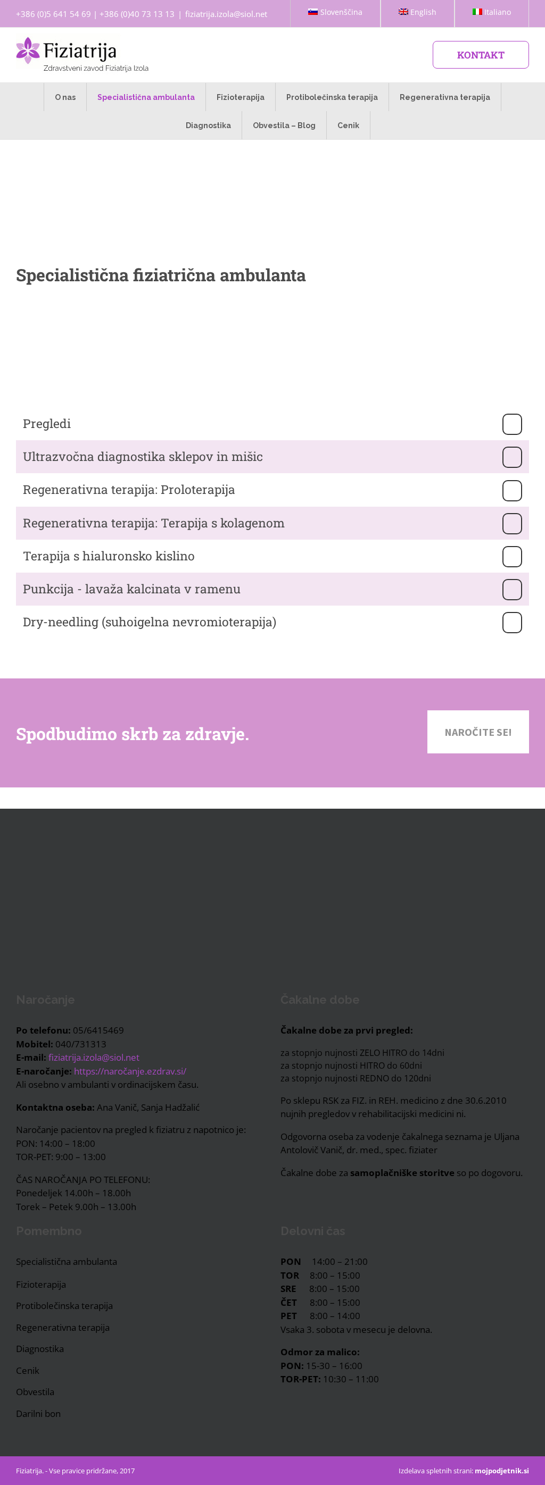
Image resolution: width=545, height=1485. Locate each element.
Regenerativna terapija (63, 1327)
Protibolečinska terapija (64, 1305)
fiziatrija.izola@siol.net (226, 14)
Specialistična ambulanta (66, 1261)
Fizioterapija (41, 1284)
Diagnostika (40, 1349)
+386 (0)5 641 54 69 (53, 14)
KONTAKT (481, 54)
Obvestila (35, 1392)
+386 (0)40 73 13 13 (137, 14)
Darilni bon (38, 1413)
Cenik (27, 1370)
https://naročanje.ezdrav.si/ (130, 1071)
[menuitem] (335, 13)
